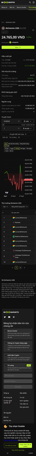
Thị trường (32, 7)
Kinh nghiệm (24, 401)
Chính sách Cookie (11, 440)
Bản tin (12, 7)
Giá (3, 22)
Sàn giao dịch (24, 407)
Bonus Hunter (21, 7)
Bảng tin (4, 7)
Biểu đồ (5, 137)
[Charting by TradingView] (6, 193)
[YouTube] (9, 317)
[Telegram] (13, 317)
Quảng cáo (7, 420)
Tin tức (22, 397)
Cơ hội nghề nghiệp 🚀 (8, 402)
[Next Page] (24, 267)
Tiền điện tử (24, 404)
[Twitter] (5, 317)
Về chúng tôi (8, 397)
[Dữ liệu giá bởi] (13, 43)
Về (19, 137)
